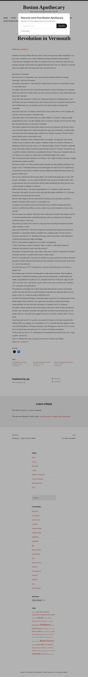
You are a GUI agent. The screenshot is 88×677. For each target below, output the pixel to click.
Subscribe (62, 26)
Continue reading (25, 31)
